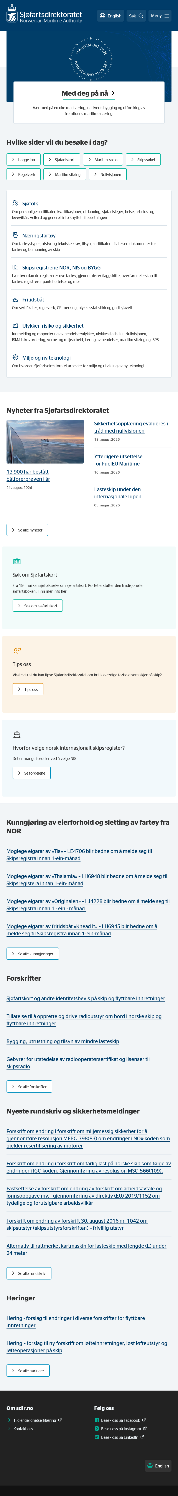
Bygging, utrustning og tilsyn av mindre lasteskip (63, 1041)
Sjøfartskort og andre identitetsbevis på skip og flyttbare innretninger (86, 998)
